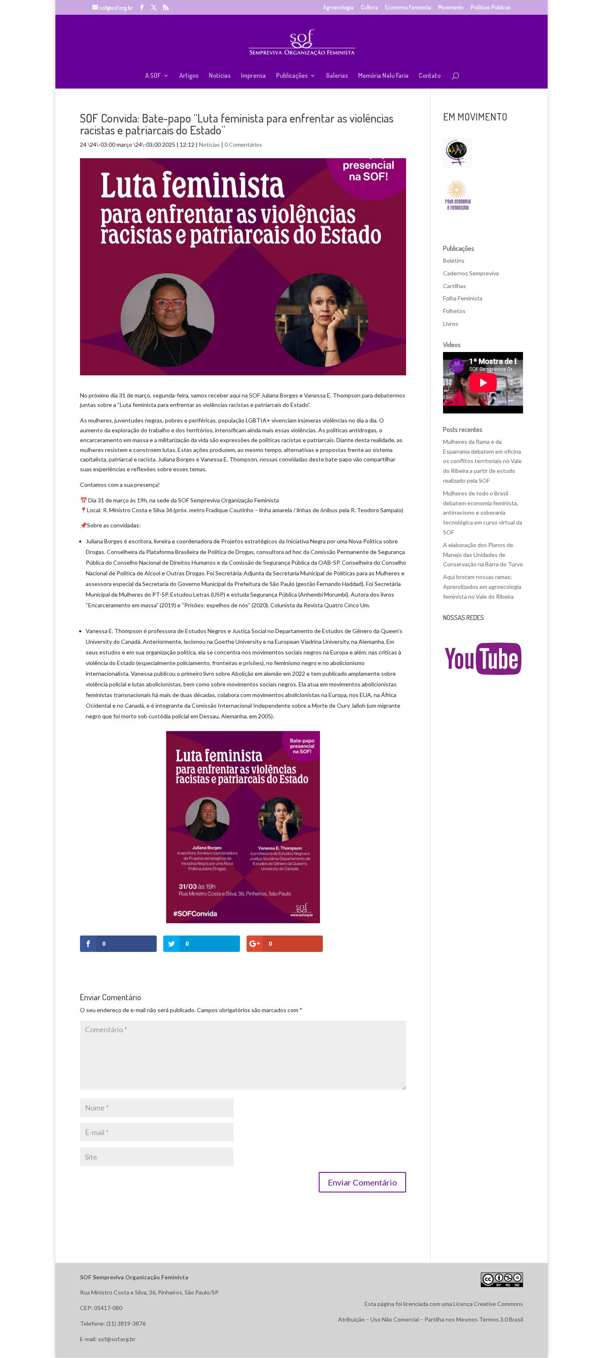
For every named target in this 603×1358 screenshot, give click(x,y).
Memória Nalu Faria (383, 76)
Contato (430, 76)
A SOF (153, 76)
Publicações (292, 76)
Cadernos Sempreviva (471, 273)
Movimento (451, 8)
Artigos (189, 76)
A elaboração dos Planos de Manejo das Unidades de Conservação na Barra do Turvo (483, 554)
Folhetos (454, 310)
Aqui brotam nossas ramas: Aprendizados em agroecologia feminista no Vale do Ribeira (482, 586)
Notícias (220, 76)
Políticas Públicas (491, 8)
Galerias (337, 76)
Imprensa (253, 76)
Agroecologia (338, 8)
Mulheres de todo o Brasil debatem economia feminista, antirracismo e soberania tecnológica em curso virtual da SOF (482, 513)
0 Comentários (243, 144)
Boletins (453, 260)
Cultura (369, 8)
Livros (450, 323)
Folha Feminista (462, 298)
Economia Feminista (408, 8)
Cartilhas (454, 285)
